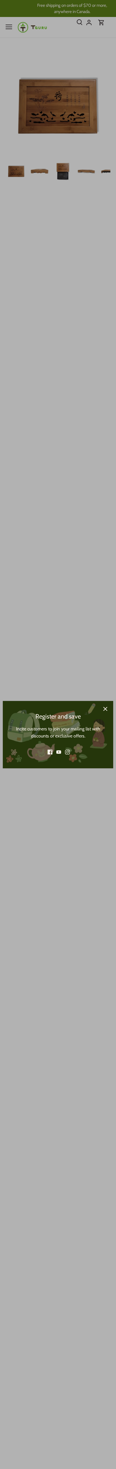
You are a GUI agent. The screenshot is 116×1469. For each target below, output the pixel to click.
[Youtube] (58, 752)
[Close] (105, 709)
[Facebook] (50, 752)
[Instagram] (67, 752)
